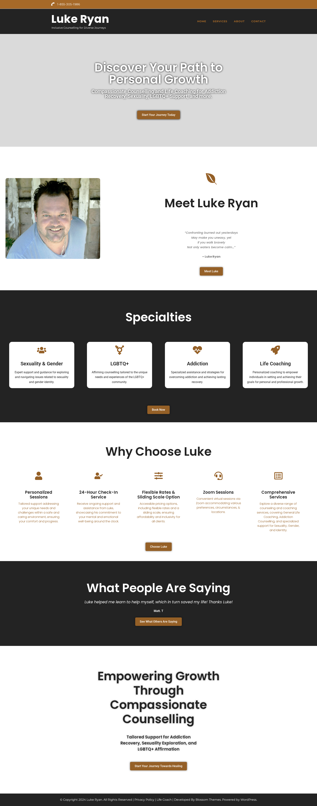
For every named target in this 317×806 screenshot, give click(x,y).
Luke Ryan (80, 19)
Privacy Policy (144, 799)
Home (201, 21)
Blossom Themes (208, 799)
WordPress (248, 799)
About (239, 21)
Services (220, 21)
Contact (258, 21)
